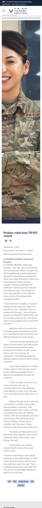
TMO (9, 481)
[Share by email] (10, 240)
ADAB (14, 481)
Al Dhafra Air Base (23, 481)
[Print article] (6, 240)
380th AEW (21, 485)
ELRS (32, 481)
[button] (20, 4)
